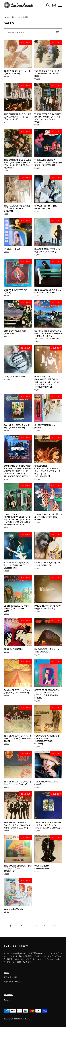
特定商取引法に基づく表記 (13, 982)
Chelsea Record (24, 1019)
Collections (16, 17)
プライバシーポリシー (11, 977)
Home (6, 17)
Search (6, 972)
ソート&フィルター (15, 32)
